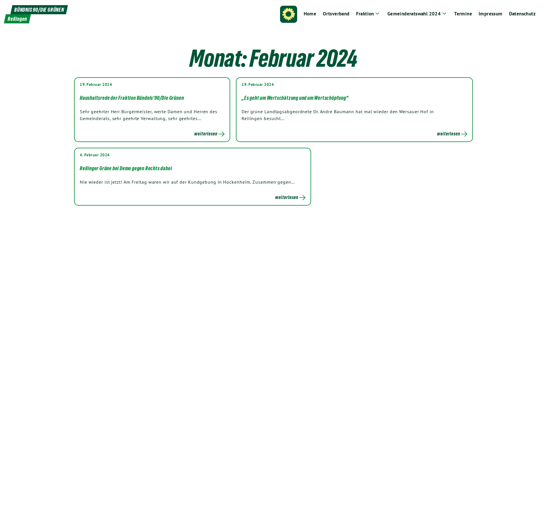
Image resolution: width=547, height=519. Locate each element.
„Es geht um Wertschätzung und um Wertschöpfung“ (295, 98)
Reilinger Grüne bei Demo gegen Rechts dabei (126, 168)
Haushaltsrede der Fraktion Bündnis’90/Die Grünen (132, 98)
